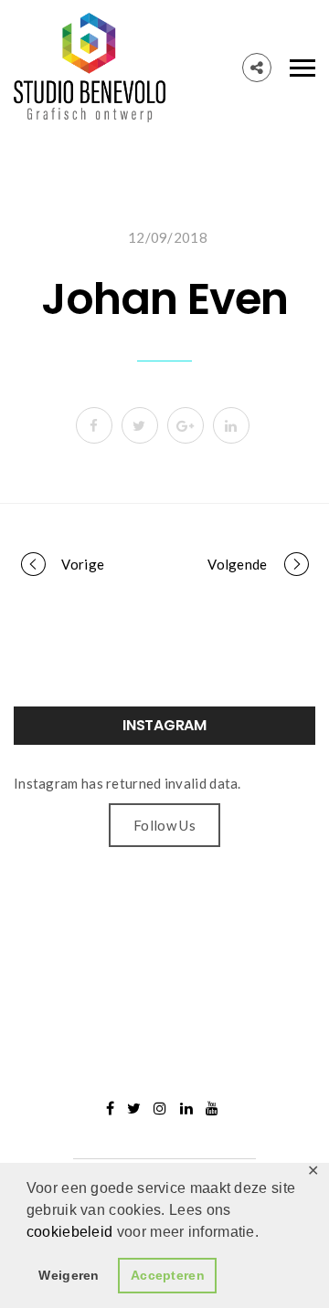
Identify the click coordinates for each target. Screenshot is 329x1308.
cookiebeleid (72, 1232)
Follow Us (164, 825)
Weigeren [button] (68, 1275)
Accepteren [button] (168, 1275)
